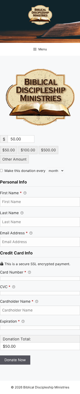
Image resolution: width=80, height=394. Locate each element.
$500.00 (48, 150)
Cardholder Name (16, 301)
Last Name (10, 213)
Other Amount (14, 159)
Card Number (13, 272)
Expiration (10, 321)
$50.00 (8, 150)
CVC (5, 287)
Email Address (14, 233)
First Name (11, 193)
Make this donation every (25, 170)
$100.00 (28, 150)
